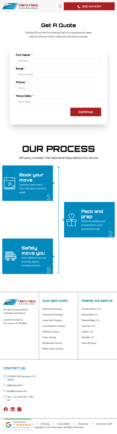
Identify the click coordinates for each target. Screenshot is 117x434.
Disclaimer (83, 423)
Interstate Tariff (104, 423)
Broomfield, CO (89, 314)
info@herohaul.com (17, 390)
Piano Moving (49, 337)
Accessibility (63, 423)
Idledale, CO (88, 337)
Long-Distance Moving (53, 325)
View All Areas (89, 342)
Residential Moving (52, 342)
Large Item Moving (51, 320)
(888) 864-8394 (14, 385)
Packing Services (50, 331)
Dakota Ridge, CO (90, 320)
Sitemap (45, 423)
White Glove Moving (52, 348)
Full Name (23, 54)
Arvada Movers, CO (91, 308)
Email (20, 68)
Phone (20, 82)
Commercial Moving (52, 314)
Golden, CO (87, 331)
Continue (86, 112)
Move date (23, 95)
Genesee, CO (88, 325)
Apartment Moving (52, 308)
